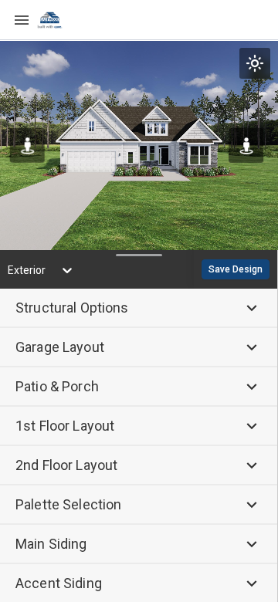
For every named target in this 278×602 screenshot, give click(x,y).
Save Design (235, 269)
